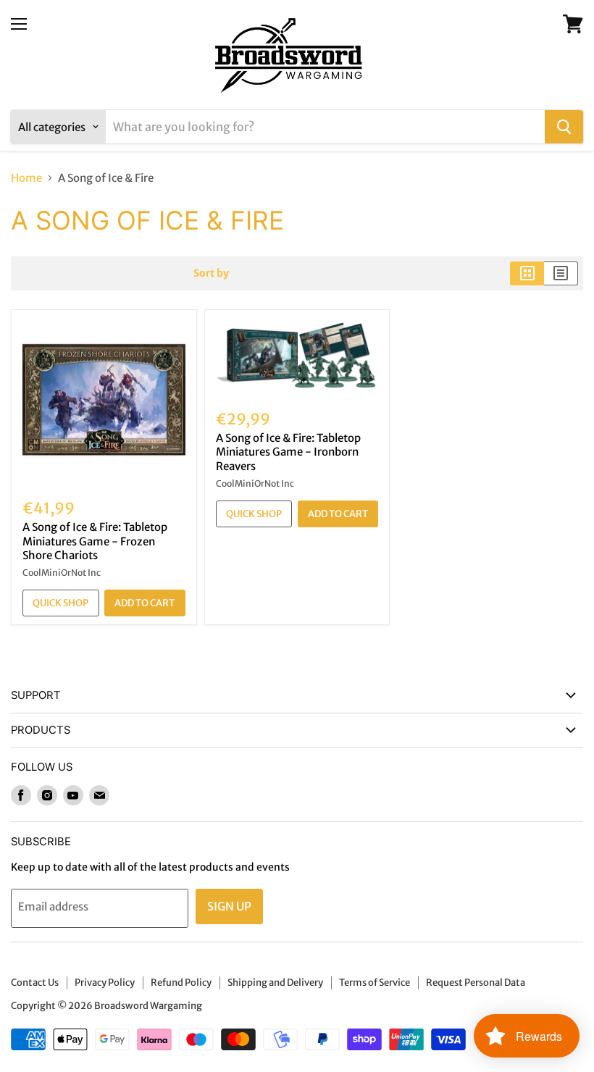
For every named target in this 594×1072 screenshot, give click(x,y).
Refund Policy (181, 982)
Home (26, 178)
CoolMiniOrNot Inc (61, 572)
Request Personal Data (475, 982)
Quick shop (60, 603)
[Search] (564, 126)
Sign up (229, 906)
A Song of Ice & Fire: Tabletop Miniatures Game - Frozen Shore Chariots (94, 541)
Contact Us (35, 982)
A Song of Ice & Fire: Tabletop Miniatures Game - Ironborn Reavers (288, 452)
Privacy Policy (105, 982)
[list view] (561, 273)
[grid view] (527, 273)
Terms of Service (374, 982)
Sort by (211, 273)
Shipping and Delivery (275, 982)
